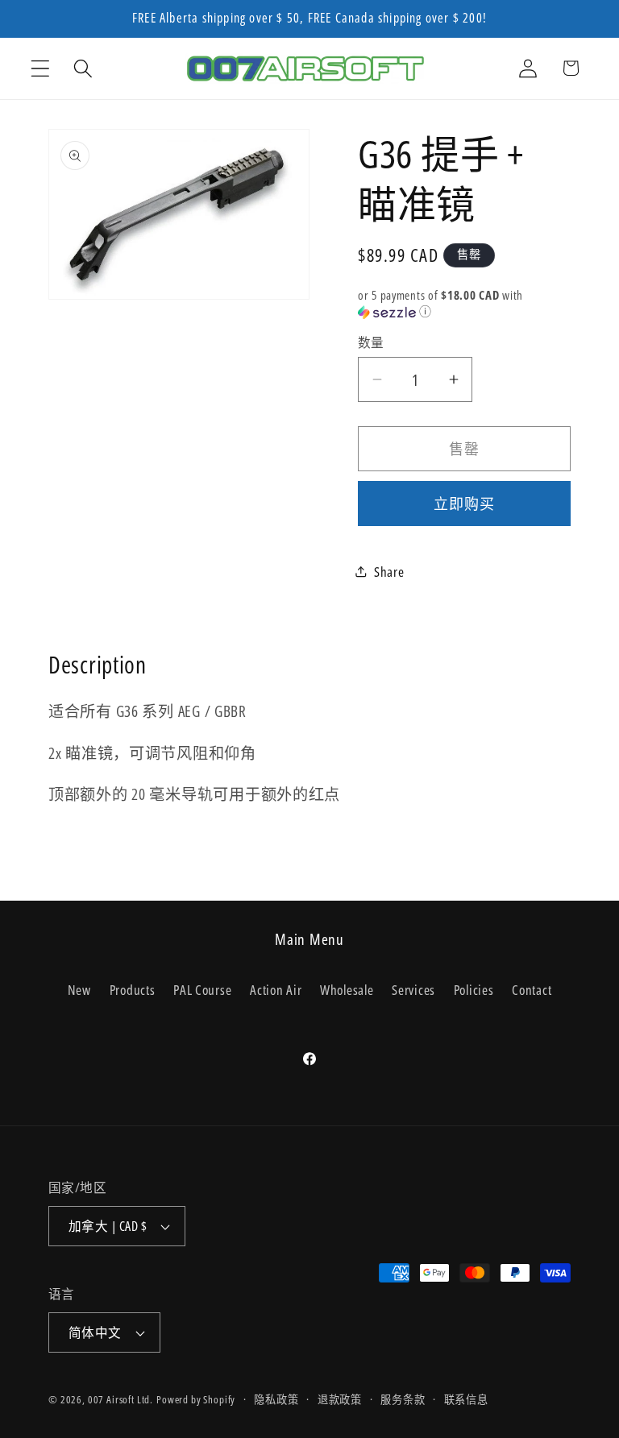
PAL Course (202, 989)
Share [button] (389, 571)
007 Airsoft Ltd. (120, 1399)
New (79, 989)
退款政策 (340, 1399)
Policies (474, 989)
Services (413, 989)
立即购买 (465, 503)
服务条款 (402, 1399)
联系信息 (466, 1399)
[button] (40, 68)
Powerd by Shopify (195, 1399)
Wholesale (346, 989)
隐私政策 (276, 1399)
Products (133, 989)
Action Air (275, 989)
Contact (531, 989)
